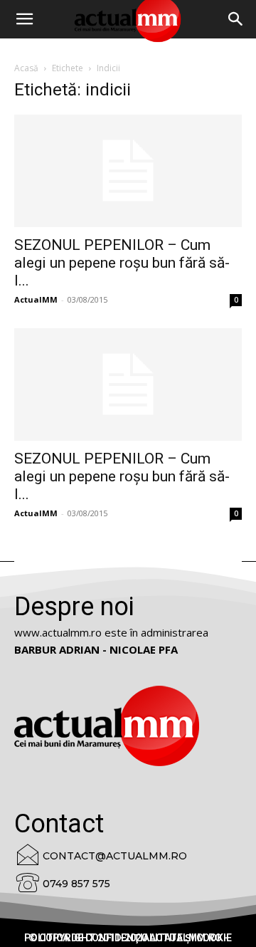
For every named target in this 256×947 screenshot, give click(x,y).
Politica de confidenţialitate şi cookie (128, 937)
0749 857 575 (76, 883)
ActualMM (36, 299)
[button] (236, 19)
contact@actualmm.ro (115, 855)
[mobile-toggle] (24, 19)
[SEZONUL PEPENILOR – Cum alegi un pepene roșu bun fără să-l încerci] (128, 171)
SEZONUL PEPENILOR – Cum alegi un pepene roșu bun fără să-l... (122, 262)
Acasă (26, 68)
